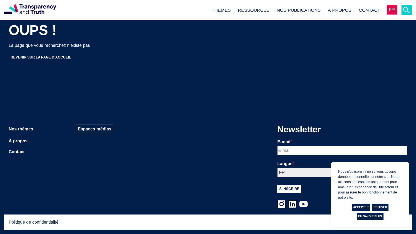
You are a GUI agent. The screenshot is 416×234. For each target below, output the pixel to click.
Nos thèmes (21, 129)
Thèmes (221, 10)
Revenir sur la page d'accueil (41, 57)
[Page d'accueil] (30, 10)
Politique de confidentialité (33, 222)
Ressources (254, 10)
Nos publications (299, 10)
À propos (339, 10)
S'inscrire (289, 189)
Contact (369, 10)
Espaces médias (94, 129)
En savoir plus (370, 216)
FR (392, 9)
